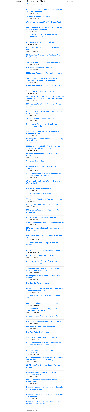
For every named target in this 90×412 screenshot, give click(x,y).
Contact (71, 1)
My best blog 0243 (20, 1)
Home (68, 1)
